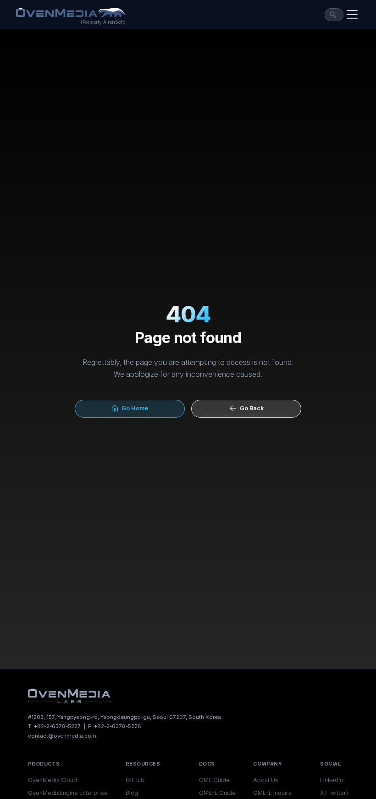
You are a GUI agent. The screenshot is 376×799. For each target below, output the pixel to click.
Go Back (250, 408)
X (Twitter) (334, 792)
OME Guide (214, 780)
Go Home (133, 408)
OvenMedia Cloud (52, 780)
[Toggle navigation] (352, 14)
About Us (265, 780)
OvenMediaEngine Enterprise (68, 792)
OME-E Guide (217, 792)
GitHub (135, 780)
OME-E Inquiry (272, 792)
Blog (132, 792)
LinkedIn (331, 780)
